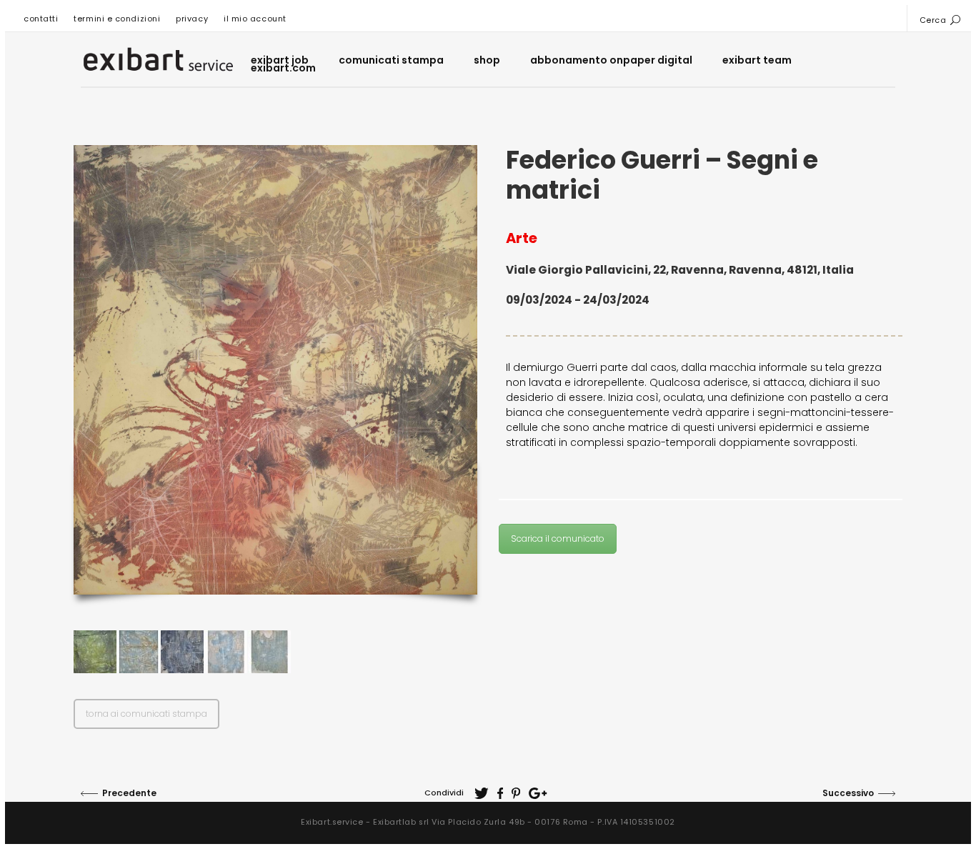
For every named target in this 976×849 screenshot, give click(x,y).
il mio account (255, 18)
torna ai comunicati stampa (146, 714)
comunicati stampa (391, 60)
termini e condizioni (117, 18)
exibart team (757, 60)
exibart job (280, 60)
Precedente (129, 793)
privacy (192, 18)
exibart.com (283, 68)
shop (487, 60)
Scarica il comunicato (557, 538)
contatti (41, 18)
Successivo (848, 793)
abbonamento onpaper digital (611, 60)
